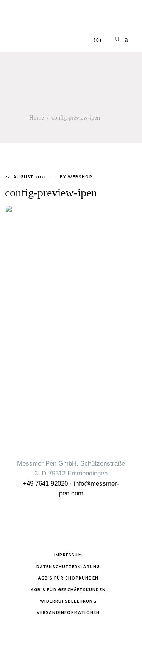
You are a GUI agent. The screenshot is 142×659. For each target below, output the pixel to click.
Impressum (68, 555)
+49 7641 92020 (45, 483)
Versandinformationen (68, 612)
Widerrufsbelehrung (68, 601)
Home (36, 117)
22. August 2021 (26, 177)
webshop (81, 177)
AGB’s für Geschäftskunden (68, 590)
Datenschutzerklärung (68, 566)
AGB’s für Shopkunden (68, 578)
